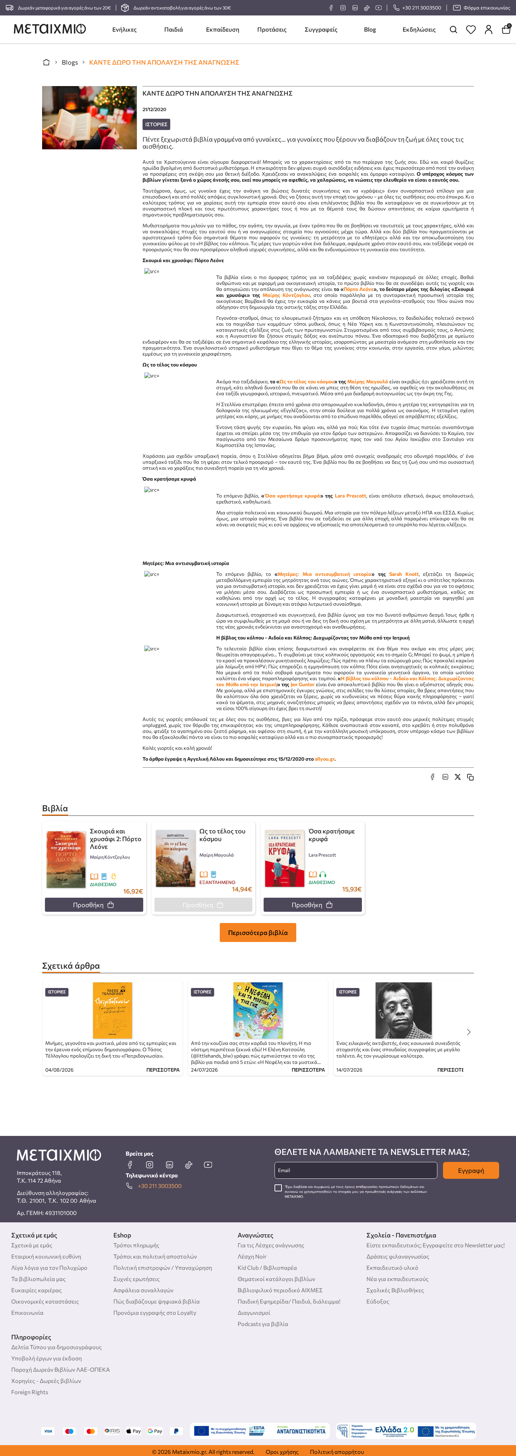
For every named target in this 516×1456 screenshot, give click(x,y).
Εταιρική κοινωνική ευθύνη (46, 1256)
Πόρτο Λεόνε (358, 289)
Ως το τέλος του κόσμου (306, 381)
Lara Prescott (350, 496)
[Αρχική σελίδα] (46, 62)
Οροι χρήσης (282, 1451)
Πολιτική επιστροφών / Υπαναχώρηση (162, 1267)
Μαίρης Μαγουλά (367, 381)
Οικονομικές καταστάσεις (45, 1301)
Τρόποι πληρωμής (136, 1245)
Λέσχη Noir (252, 1256)
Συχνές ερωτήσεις (136, 1278)
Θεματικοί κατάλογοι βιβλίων (276, 1278)
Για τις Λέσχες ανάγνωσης (271, 1245)
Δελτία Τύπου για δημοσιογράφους (56, 1347)
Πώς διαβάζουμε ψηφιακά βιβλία (156, 1301)
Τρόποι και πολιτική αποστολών (155, 1256)
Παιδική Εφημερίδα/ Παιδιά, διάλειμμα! (289, 1301)
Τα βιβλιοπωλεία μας (38, 1278)
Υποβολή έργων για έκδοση (46, 1358)
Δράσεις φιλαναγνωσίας (397, 1256)
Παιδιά (173, 29)
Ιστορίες (156, 124)
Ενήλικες (124, 29)
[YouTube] (378, 8)
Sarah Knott (404, 574)
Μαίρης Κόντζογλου (286, 295)
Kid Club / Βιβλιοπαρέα (267, 1267)
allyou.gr (325, 759)
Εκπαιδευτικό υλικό (392, 1267)
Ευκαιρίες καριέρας (36, 1290)
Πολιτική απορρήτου (337, 1451)
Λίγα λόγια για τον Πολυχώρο (49, 1267)
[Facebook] (331, 8)
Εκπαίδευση (222, 29)
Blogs (70, 62)
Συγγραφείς (321, 29)
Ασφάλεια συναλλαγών (143, 1290)
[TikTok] (367, 8)
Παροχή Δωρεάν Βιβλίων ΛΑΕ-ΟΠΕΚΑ (60, 1369)
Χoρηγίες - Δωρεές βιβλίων (46, 1380)
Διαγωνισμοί (254, 1312)
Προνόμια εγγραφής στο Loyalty (154, 1312)
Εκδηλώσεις (419, 29)
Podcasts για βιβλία (263, 1323)
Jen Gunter (303, 684)
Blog (370, 29)
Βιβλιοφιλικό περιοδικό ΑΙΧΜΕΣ (280, 1290)
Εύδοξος (377, 1301)
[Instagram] (343, 8)
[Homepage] (49, 29)
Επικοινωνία (27, 1312)
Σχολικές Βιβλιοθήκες (395, 1290)
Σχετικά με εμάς (31, 1245)
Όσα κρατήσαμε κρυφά (292, 496)
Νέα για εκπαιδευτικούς (397, 1278)
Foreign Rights (29, 1392)
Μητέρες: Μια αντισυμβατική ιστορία (324, 574)
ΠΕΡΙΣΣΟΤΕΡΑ (163, 1070)
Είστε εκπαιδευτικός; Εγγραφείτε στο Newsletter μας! (435, 1245)
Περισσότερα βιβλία (258, 932)
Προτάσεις (271, 29)
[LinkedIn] (355, 8)
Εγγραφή (471, 1170)
